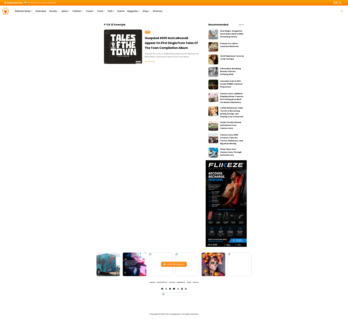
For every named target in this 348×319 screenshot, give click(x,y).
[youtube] (174, 289)
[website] (182, 289)
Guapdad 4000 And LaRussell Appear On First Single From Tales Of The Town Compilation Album (171, 43)
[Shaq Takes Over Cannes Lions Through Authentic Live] (213, 153)
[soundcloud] (178, 289)
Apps (148, 32)
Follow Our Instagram (175, 264)
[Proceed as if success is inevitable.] (25, 2)
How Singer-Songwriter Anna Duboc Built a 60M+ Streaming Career (232, 34)
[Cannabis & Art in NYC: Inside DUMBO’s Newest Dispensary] (213, 84)
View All (241, 25)
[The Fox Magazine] (5, 11)
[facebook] (162, 289)
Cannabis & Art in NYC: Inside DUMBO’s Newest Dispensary (231, 84)
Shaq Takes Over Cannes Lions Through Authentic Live (231, 152)
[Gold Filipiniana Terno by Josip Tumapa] (213, 59)
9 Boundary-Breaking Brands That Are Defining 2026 (230, 71)
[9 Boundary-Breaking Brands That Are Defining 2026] (213, 72)
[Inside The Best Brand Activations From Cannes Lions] (213, 126)
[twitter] (166, 289)
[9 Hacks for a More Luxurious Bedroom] (213, 47)
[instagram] (170, 289)
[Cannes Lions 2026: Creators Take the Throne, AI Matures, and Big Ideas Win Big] (213, 138)
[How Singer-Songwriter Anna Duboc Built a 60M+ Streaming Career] (213, 34)
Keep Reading (150, 61)
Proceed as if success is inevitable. (42, 3)
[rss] (186, 289)
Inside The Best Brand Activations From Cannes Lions (230, 125)
